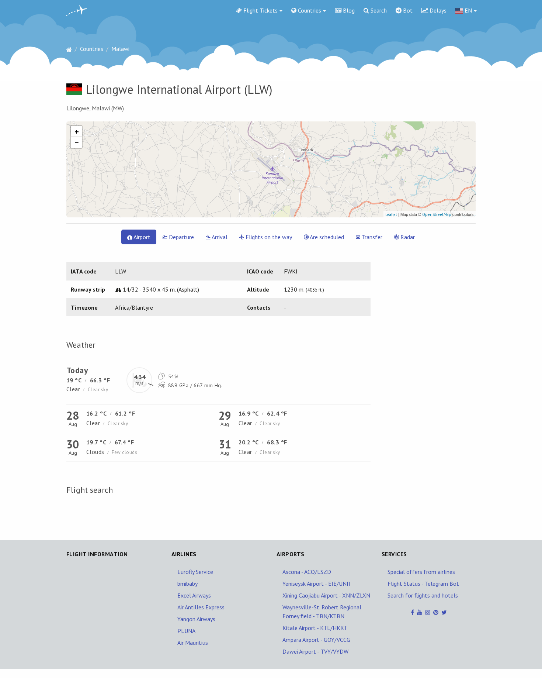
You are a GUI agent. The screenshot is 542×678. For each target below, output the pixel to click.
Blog (348, 10)
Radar (407, 237)
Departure (180, 237)
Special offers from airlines (421, 571)
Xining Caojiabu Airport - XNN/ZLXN (326, 595)
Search (378, 10)
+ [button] (76, 131)
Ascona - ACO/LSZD (306, 571)
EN (467, 10)
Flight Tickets (260, 10)
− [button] (76, 142)
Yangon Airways (196, 619)
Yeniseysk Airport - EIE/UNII (316, 583)
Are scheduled (326, 237)
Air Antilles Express (201, 607)
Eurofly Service (195, 571)
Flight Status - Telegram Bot (423, 583)
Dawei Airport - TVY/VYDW (315, 651)
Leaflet (391, 214)
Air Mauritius (192, 642)
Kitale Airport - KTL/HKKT (314, 627)
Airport (141, 237)
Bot (407, 10)
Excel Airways (194, 595)
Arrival (219, 237)
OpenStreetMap (436, 214)
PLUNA (186, 630)
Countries (308, 10)
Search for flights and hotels (423, 595)
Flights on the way (268, 237)
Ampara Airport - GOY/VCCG (316, 639)
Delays (437, 10)
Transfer (371, 237)
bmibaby (187, 583)
